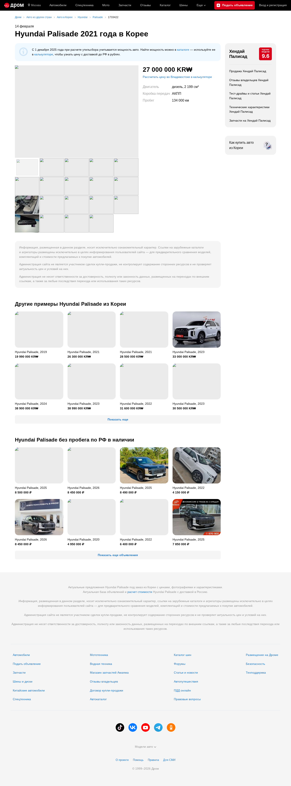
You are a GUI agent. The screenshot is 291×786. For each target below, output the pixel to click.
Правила (153, 760)
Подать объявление (27, 664)
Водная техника (101, 664)
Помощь (138, 760)
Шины (183, 5)
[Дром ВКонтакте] (132, 727)
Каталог (165, 5)
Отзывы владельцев (104, 681)
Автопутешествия (186, 681)
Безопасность (255, 664)
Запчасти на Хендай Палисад (250, 120)
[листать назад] (23, 111)
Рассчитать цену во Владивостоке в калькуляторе (177, 77)
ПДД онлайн (182, 690)
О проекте (122, 760)
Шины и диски (22, 681)
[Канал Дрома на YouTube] (145, 727)
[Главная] (14, 5)
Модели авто (144, 746)
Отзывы (145, 5)
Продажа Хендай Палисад (247, 71)
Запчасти (124, 5)
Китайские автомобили (29, 690)
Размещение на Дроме (262, 655)
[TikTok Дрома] (120, 727)
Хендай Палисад (238, 54)
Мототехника (99, 655)
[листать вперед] (129, 111)
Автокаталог (98, 699)
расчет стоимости (139, 592)
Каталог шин (182, 655)
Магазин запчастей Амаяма (109, 672)
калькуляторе (43, 54)
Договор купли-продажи (106, 690)
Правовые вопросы (187, 699)
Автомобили (57, 5)
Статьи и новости (186, 672)
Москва (36, 5)
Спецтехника (22, 699)
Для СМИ (169, 760)
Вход (273, 5)
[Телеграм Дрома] (158, 727)
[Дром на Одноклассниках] (171, 727)
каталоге (183, 49)
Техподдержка (256, 672)
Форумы (179, 664)
